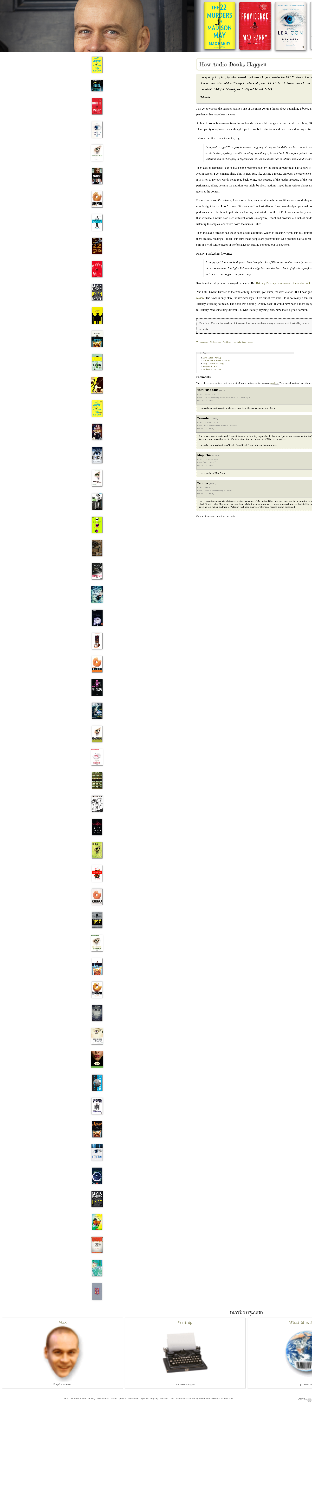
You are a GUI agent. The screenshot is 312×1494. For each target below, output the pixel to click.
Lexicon (113, 1398)
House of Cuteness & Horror (216, 360)
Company (153, 1398)
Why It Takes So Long (213, 363)
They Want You (210, 366)
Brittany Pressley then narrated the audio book (283, 283)
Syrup (144, 1398)
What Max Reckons (209, 1398)
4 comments (203, 342)
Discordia (179, 1398)
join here (274, 383)
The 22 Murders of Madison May (79, 1398)
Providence (102, 1398)
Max (187, 1398)
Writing (195, 1398)
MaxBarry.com (215, 342)
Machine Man (166, 1398)
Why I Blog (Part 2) (212, 357)
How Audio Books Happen (232, 64)
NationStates (227, 1398)
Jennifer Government (129, 1398)
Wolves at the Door (212, 369)
